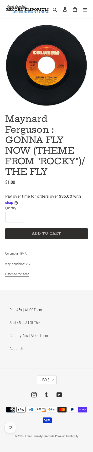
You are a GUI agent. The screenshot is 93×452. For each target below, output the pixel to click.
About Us (16, 348)
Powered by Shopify (66, 436)
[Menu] (85, 9)
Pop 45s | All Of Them (26, 310)
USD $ (45, 380)
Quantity (10, 208)
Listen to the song (17, 274)
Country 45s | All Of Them (29, 335)
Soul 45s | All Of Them (26, 323)
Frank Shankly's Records (39, 436)
